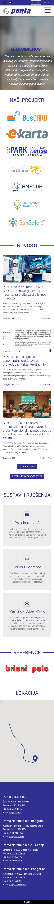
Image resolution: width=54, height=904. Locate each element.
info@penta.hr (15, 812)
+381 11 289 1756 (18, 829)
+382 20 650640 (17, 853)
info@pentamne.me (17, 884)
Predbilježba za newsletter (27, 476)
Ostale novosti (27, 466)
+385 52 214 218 (17, 805)
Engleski (46, 2)
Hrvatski (35, 2)
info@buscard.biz (16, 836)
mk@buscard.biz (16, 860)
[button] (35, 760)
